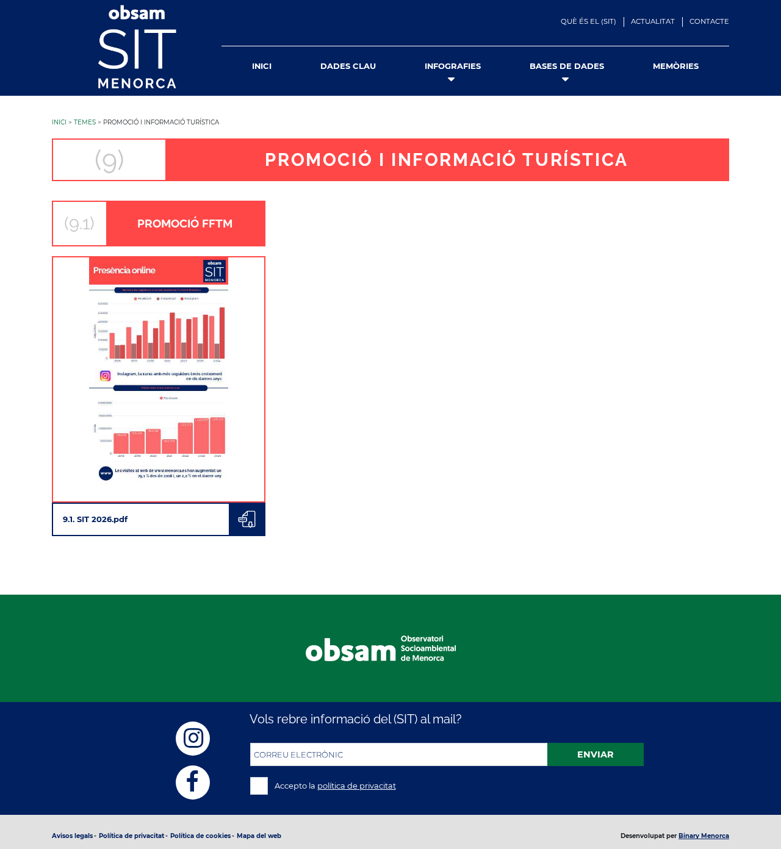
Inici (262, 66)
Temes (85, 122)
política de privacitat (356, 785)
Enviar (595, 754)
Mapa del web (259, 836)
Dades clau (348, 66)
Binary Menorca (703, 836)
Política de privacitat (131, 836)
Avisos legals (72, 836)
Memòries (676, 66)
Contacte (709, 21)
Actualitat (653, 21)
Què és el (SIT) (588, 21)
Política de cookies (200, 836)
